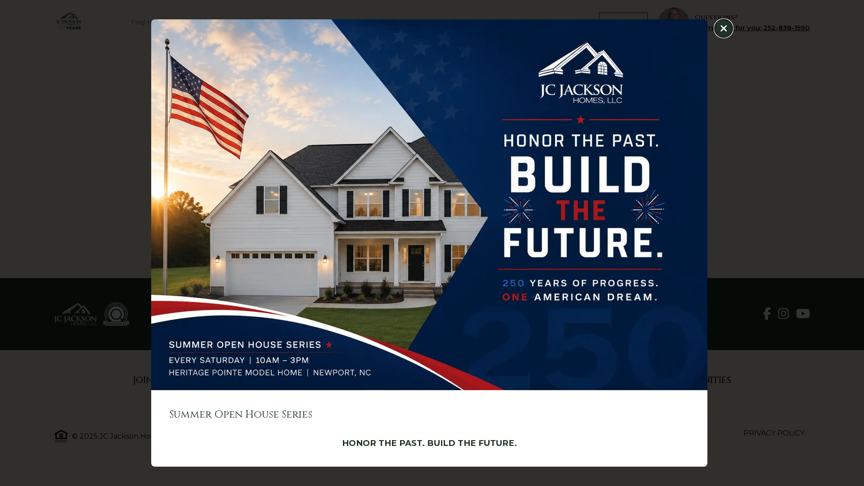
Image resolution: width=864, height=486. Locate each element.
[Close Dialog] (724, 28)
